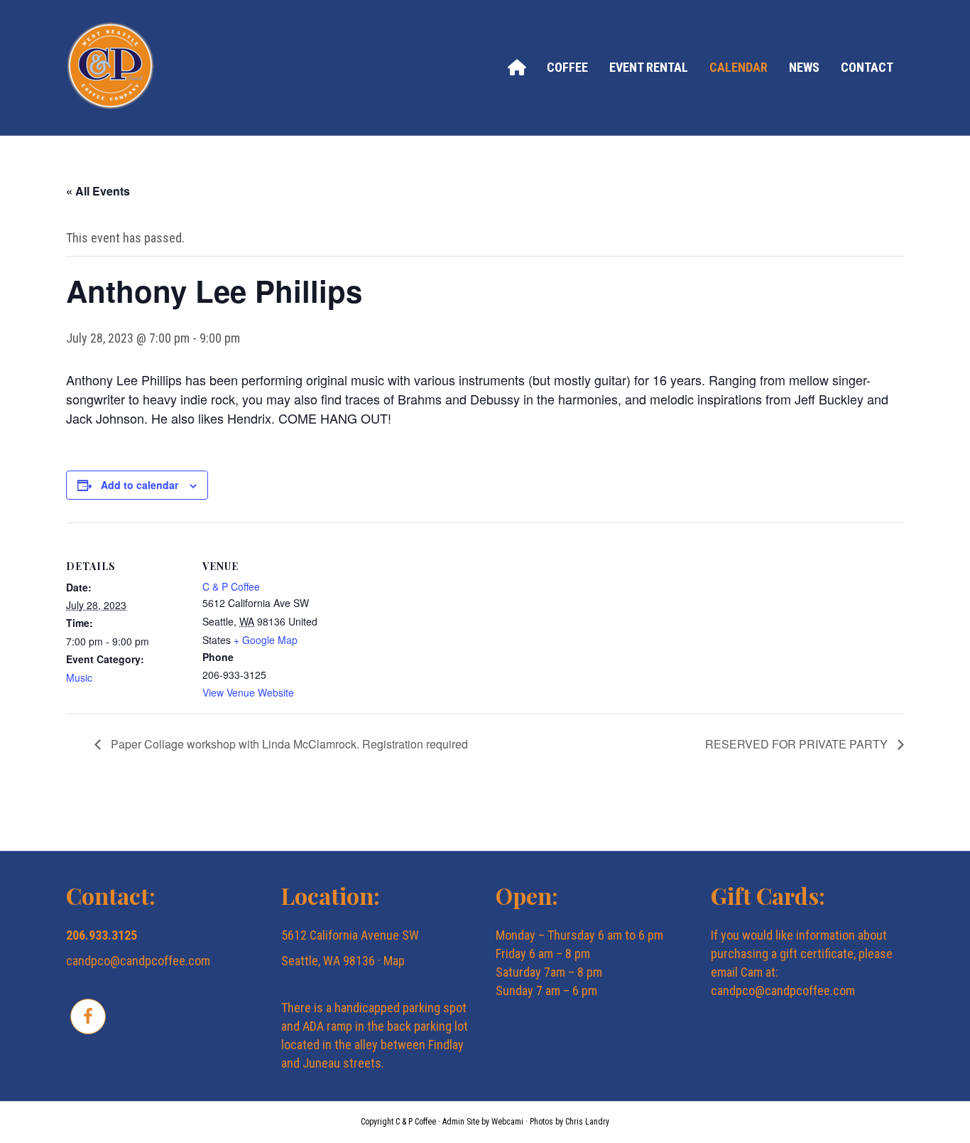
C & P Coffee (231, 586)
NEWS (804, 67)
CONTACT (867, 67)
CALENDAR (738, 67)
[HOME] (516, 67)
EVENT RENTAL (648, 67)
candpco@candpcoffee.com (138, 960)
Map (394, 960)
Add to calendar (139, 485)
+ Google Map (266, 640)
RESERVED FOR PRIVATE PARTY (797, 744)
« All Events (98, 191)
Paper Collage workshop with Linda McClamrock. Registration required (288, 744)
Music (79, 677)
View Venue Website (248, 692)
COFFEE (567, 67)
